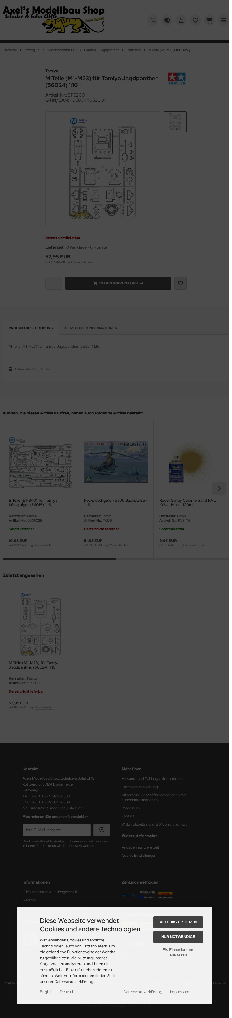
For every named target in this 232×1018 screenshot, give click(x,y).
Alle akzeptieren (178, 922)
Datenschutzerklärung (142, 991)
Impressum (179, 991)
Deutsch (67, 991)
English (46, 991)
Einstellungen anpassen (180, 951)
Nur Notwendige (178, 937)
